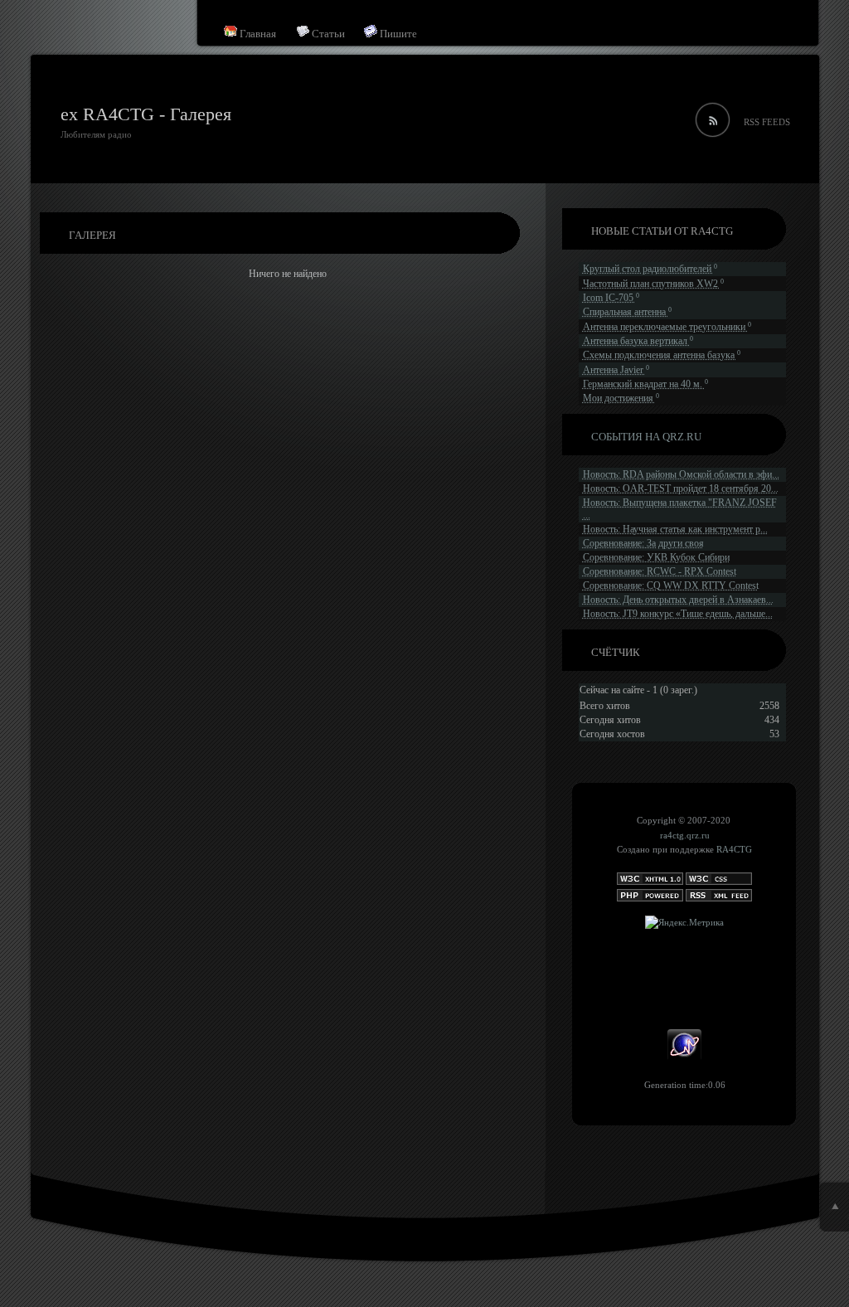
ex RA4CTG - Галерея (146, 114)
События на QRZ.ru (646, 436)
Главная (256, 33)
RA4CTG (734, 849)
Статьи (327, 33)
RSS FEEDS (767, 122)
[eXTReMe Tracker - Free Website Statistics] (684, 1057)
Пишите (397, 33)
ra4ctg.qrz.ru (685, 835)
